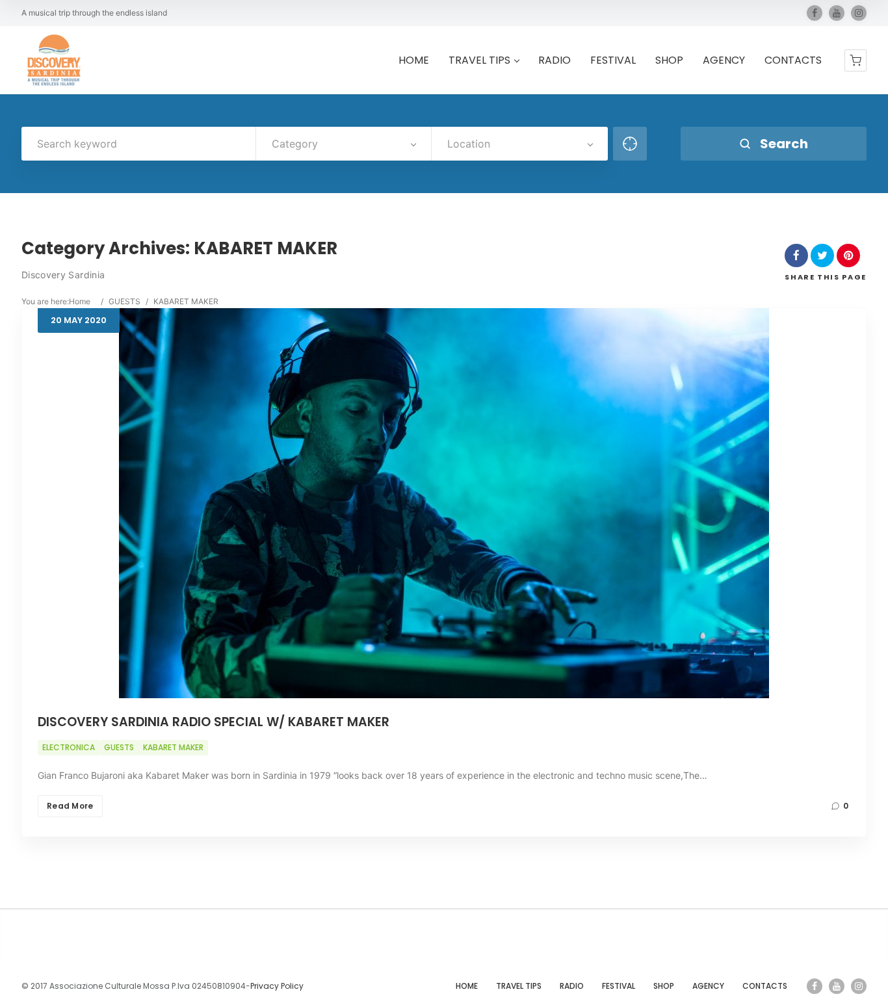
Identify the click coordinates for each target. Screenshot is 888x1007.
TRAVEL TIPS (479, 61)
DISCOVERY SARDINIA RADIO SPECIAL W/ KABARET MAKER (213, 722)
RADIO (554, 61)
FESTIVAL (613, 61)
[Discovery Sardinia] (53, 59)
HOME (413, 61)
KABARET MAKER (173, 747)
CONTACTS (793, 61)
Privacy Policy (277, 985)
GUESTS (124, 301)
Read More (70, 805)
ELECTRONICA (68, 747)
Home (79, 301)
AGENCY (724, 61)
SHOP (669, 61)
